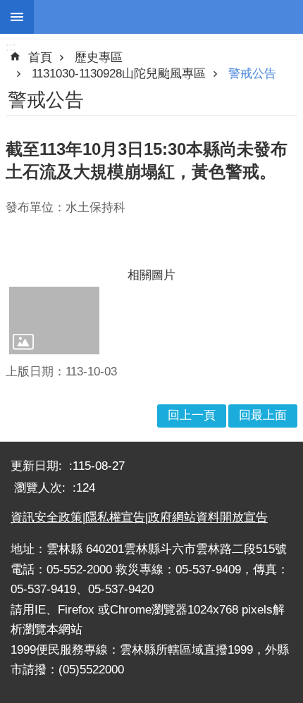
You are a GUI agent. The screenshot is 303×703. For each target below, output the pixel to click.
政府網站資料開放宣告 (208, 517)
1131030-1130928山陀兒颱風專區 (119, 73)
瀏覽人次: (41, 487)
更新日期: (38, 466)
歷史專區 (99, 57)
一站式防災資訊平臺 (168, 17)
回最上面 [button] (263, 415)
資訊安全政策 (46, 517)
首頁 (40, 57)
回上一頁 (192, 415)
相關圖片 (151, 275)
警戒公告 (252, 73)
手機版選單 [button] (17, 17)
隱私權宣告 (115, 517)
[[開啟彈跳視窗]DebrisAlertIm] (54, 320)
